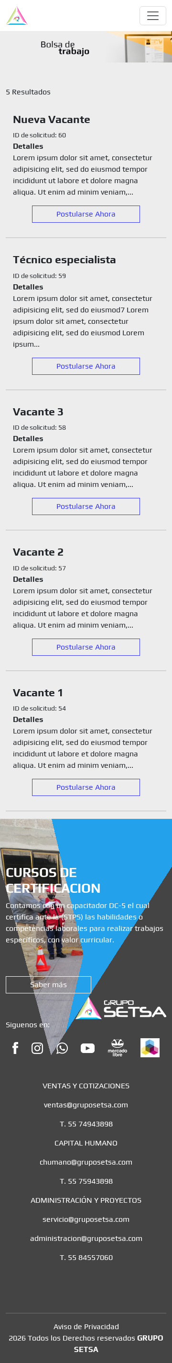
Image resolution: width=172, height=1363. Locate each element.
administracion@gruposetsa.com (86, 1238)
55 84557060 (90, 1257)
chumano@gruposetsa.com (86, 1162)
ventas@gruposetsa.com (86, 1104)
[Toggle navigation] (153, 15)
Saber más (48, 984)
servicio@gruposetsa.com (86, 1219)
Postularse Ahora (86, 213)
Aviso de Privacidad (86, 1326)
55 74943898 (90, 1123)
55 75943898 (90, 1181)
